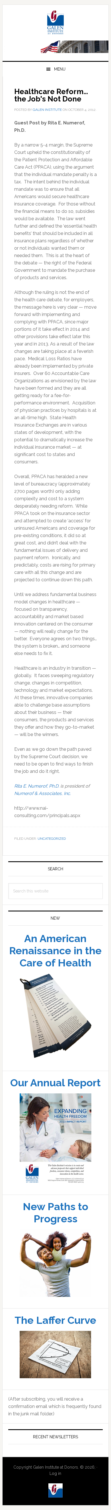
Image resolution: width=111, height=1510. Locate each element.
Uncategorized (52, 839)
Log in (55, 1473)
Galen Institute (55, 23)
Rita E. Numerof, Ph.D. (36, 786)
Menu (59, 69)
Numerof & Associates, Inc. (42, 793)
